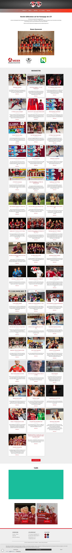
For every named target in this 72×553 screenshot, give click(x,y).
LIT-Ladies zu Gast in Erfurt (36, 255)
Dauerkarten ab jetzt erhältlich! (54, 255)
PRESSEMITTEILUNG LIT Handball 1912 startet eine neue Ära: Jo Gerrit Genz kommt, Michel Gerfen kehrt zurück (36, 435)
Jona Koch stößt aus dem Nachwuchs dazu (36, 206)
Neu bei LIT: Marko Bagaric (54, 278)
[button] (36, 460)
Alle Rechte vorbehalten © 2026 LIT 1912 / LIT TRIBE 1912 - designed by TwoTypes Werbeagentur (36, 542)
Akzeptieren (38, 549)
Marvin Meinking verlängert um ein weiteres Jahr (54, 207)
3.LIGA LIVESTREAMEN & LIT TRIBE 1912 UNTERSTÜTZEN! (36, 183)
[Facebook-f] (48, 537)
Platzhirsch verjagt (36, 398)
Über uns (35, 10)
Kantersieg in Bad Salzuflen (55, 421)
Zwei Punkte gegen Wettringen (36, 135)
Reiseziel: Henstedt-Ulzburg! (17, 135)
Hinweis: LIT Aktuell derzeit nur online (17, 421)
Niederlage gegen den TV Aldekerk (55, 231)
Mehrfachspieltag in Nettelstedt (54, 111)
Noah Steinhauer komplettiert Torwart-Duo (17, 206)
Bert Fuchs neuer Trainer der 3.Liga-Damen (17, 326)
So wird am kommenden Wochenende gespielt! (17, 158)
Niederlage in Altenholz (17, 87)
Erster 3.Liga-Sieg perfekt (36, 350)
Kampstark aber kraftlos (17, 398)
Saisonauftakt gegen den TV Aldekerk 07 (36, 278)
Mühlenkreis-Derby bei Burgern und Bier (17, 350)
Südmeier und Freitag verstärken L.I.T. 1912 (36, 303)
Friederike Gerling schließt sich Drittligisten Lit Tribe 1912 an (36, 232)
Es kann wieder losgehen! (17, 303)
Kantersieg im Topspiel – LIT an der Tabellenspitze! (36, 88)
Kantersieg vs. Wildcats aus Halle (17, 278)
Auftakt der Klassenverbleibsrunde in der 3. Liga (35, 327)
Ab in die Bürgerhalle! (36, 158)
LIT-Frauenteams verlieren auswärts (54, 87)
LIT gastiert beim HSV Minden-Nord (36, 421)
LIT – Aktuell (42, 10)
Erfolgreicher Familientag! (54, 158)
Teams (30, 10)
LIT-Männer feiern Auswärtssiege (55, 135)
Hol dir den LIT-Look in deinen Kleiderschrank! (36, 111)
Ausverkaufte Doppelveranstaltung (55, 326)
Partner (48, 10)
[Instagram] (45, 535)
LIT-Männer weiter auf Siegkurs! (17, 111)
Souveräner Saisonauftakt (17, 447)
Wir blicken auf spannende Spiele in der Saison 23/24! (17, 256)
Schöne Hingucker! (55, 373)
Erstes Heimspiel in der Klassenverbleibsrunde (55, 303)
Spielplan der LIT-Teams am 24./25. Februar (17, 231)
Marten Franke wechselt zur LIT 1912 (17, 373)
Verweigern (15, 549)
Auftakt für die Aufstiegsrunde (54, 350)
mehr (61, 549)
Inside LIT (24, 10)
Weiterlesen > (17, 119)
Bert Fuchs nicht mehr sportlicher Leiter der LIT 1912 (36, 374)
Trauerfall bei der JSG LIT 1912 (54, 398)
